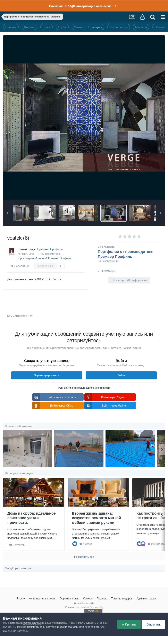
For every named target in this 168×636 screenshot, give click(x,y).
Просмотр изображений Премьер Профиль (44, 258)
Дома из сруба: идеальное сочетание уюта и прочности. (31, 517)
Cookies (88, 598)
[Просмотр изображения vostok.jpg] (88, 213)
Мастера (141, 27)
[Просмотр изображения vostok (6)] (113, 213)
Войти (121, 375)
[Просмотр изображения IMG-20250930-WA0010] (130, 448)
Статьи (78, 27)
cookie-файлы (32, 622)
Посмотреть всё (84, 557)
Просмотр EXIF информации (129, 280)
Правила (102, 598)
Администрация (146, 598)
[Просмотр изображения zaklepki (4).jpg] (22, 213)
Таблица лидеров (122, 598)
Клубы (62, 27)
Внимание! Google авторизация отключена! (80, 6)
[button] (7, 212)
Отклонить (153, 624)
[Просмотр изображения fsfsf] (27, 448)
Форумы (29, 27)
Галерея (96, 27)
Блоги (46, 27)
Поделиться (21, 266)
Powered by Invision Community (84, 607)
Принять (130, 624)
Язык (19, 598)
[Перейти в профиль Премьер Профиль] (11, 251)
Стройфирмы (119, 27)
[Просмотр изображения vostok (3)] (140, 213)
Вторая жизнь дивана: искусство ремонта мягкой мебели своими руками (96, 517)
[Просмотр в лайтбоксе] (84, 117)
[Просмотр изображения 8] (78, 448)
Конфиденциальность (42, 598)
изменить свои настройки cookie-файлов (52, 627)
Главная (10, 27)
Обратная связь (69, 598)
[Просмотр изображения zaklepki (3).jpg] (45, 213)
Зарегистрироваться (46, 375)
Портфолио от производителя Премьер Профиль (125, 254)
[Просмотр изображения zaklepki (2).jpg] (67, 213)
